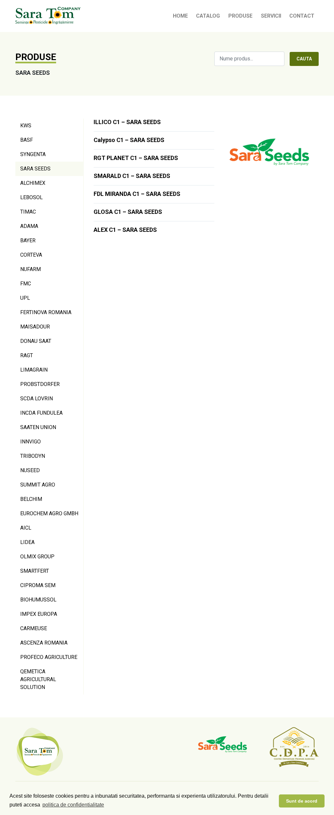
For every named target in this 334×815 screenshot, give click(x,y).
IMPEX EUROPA (38, 614)
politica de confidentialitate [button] (73, 804)
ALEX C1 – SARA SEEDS (125, 229)
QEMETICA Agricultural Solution (38, 679)
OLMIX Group (37, 556)
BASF (26, 140)
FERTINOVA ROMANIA (45, 312)
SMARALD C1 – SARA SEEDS (132, 175)
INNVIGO (30, 442)
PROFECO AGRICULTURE (48, 657)
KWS (25, 125)
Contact (301, 16)
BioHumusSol (38, 600)
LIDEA (27, 542)
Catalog (208, 16)
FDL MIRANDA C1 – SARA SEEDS (137, 193)
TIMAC (28, 212)
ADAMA (29, 226)
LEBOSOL (31, 197)
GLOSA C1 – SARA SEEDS (128, 211)
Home (180, 16)
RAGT (26, 355)
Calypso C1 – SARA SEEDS (129, 139)
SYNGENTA (33, 154)
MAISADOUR (35, 327)
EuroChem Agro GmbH (49, 513)
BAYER (28, 240)
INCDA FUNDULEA (41, 413)
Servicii (271, 16)
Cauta (304, 58)
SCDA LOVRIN (36, 398)
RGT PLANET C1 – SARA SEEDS (136, 157)
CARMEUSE (33, 628)
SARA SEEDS (35, 169)
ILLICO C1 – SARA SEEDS (127, 122)
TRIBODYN (32, 456)
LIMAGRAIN (34, 370)
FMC (25, 283)
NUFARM (30, 269)
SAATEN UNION (38, 427)
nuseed (30, 470)
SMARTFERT (34, 571)
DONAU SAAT (35, 341)
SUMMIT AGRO (37, 485)
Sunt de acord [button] (301, 801)
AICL (25, 528)
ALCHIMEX (32, 183)
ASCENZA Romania (44, 643)
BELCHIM (31, 499)
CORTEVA (31, 255)
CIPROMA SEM (37, 585)
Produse (240, 16)
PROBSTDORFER (40, 384)
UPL (25, 298)
